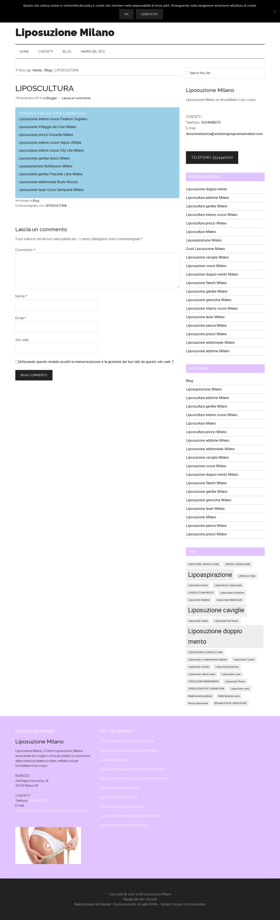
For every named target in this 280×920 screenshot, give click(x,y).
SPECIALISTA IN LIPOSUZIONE (230, 703)
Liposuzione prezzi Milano (206, 334)
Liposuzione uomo (240, 688)
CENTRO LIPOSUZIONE (237, 564)
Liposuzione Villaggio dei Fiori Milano (47, 127)
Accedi (152, 899)
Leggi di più (149, 14)
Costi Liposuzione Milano (205, 249)
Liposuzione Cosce (198, 621)
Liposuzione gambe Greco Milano (44, 158)
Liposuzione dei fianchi (226, 621)
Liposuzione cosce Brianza (119, 788)
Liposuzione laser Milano (205, 317)
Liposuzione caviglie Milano (207, 257)
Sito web (22, 340)
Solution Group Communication (183, 904)
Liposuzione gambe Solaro (119, 797)
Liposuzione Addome (199, 600)
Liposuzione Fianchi (243, 659)
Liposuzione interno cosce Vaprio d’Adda (50, 143)
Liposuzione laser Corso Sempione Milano (51, 190)
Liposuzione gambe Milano (207, 291)
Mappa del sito (133, 899)
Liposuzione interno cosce (201, 674)
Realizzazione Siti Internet (92, 904)
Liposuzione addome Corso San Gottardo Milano (134, 778)
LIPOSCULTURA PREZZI (201, 592)
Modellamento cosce (229, 696)
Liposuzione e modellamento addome (207, 659)
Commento (25, 250)
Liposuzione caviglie (216, 610)
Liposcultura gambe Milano (206, 206)
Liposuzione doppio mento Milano (212, 274)
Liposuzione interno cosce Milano (212, 308)
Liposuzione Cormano (116, 760)
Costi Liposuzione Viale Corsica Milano (127, 741)
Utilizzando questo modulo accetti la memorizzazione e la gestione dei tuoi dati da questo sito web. (96, 362)
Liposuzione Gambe (198, 666)
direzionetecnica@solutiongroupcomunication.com (224, 134)
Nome (21, 296)
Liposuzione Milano (64, 32)
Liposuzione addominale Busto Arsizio (48, 182)
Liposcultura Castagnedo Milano (123, 806)
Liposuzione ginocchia (227, 666)
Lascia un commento (76, 98)
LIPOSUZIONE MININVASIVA (203, 681)
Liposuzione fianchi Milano (206, 283)
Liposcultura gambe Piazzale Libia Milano (51, 174)
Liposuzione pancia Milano (206, 325)
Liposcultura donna (198, 585)
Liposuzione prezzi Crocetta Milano (46, 135)
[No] (274, 11)
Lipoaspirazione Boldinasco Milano (45, 166)
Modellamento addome (200, 696)
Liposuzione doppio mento (206, 189)
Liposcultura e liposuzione (228, 585)
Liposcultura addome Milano (207, 198)
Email (20, 318)
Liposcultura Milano (201, 232)
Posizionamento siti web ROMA (135, 904)
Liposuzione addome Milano (207, 351)
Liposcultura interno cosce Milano (212, 215)
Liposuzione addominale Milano (210, 342)
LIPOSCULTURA (56, 205)
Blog (36, 200)
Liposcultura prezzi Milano (206, 223)
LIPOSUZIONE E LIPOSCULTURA (205, 652)
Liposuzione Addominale (229, 600)
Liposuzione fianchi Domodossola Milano (129, 750)
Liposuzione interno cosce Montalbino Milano (132, 816)
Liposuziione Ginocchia (232, 592)
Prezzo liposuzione (198, 703)
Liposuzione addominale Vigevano (124, 825)
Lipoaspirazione (210, 574)
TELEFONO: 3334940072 (212, 157)
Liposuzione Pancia (235, 681)
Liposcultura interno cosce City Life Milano (51, 150)
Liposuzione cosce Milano (206, 266)
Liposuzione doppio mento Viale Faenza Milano (133, 769)
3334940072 (211, 122)
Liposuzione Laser (231, 674)
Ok (126, 14)
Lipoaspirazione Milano (204, 240)
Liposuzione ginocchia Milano (208, 300)
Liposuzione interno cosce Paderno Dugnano (53, 119)
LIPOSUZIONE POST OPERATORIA (206, 688)
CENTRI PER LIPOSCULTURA (203, 564)
